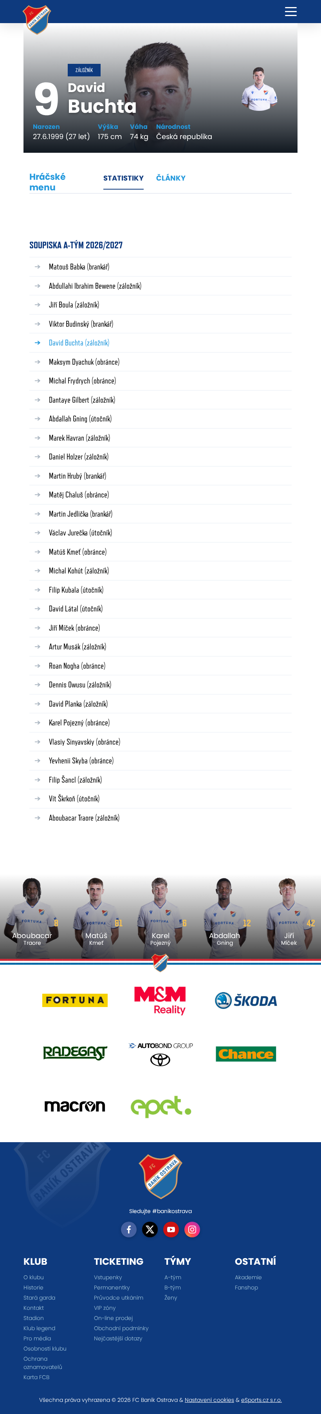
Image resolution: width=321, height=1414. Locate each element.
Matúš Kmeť (78, 552)
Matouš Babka (79, 266)
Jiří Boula (74, 304)
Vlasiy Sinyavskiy (85, 742)
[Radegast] (75, 1056)
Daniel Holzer (79, 456)
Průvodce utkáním (118, 1298)
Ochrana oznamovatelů (42, 1363)
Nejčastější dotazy (118, 1338)
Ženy (170, 1298)
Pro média (37, 1338)
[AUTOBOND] (161, 1056)
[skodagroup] (246, 1004)
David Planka (78, 704)
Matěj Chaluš (79, 494)
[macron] (75, 1109)
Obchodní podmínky (121, 1328)
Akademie (248, 1277)
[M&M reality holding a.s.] (161, 1004)
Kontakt (33, 1308)
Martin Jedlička (81, 514)
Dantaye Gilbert (82, 400)
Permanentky (112, 1287)
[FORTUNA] (75, 1004)
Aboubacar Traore (84, 818)
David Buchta (79, 342)
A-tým (172, 1277)
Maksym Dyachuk (84, 362)
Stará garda (39, 1298)
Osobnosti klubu (45, 1349)
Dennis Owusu (80, 684)
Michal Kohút (79, 570)
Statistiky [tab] (123, 178)
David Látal (76, 608)
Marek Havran (79, 438)
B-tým (172, 1287)
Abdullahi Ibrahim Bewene (95, 286)
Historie (33, 1287)
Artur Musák (77, 646)
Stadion (33, 1318)
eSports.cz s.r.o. (261, 1400)
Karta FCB (36, 1377)
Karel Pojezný (79, 722)
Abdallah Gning (80, 418)
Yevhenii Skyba (81, 760)
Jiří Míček (74, 628)
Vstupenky (108, 1277)
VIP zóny (105, 1308)
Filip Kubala (76, 590)
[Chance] (246, 1056)
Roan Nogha (77, 666)
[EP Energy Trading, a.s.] (161, 1109)
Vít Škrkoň (74, 798)
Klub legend (39, 1328)
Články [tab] (171, 178)
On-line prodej (113, 1318)
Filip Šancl (75, 780)
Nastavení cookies (209, 1400)
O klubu (33, 1277)
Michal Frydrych (82, 380)
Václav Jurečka (80, 532)
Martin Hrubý (77, 476)
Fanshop (246, 1287)
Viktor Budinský (81, 324)
